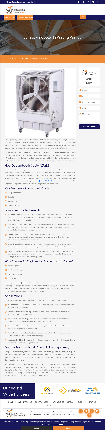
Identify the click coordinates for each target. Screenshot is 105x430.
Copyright (7, 422)
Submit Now (89, 127)
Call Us (36, 428)
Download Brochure (24, 17)
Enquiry (68, 428)
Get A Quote (8, 17)
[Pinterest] (87, 2)
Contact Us (90, 402)
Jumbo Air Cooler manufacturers (52, 181)
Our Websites (52, 405)
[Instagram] (96, 2)
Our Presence (16, 59)
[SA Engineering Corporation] (15, 9)
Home (7, 59)
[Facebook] (77, 2)
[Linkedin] (92, 2)
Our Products (41, 402)
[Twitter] (82, 2)
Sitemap (71, 402)
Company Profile (24, 402)
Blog (79, 402)
